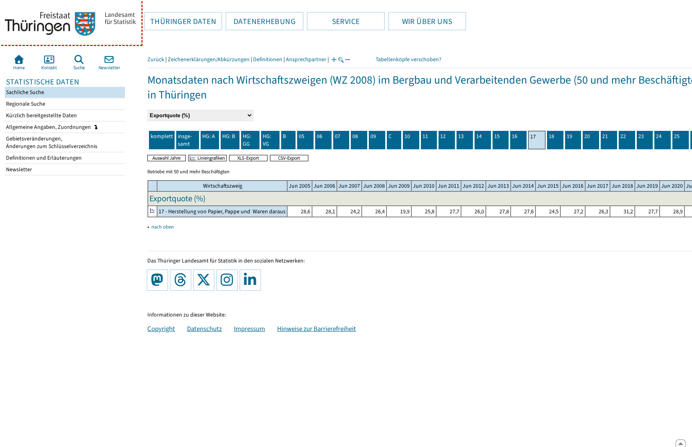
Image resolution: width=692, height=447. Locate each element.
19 (569, 136)
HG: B (228, 136)
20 (587, 136)
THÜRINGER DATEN (180, 21)
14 (479, 136)
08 (355, 136)
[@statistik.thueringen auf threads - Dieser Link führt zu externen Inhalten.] (182, 280)
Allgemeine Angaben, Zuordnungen (49, 127)
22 (623, 136)
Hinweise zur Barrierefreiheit (316, 328)
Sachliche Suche (24, 92)
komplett (162, 136)
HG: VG (267, 140)
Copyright (161, 328)
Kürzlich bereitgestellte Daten (41, 115)
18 (551, 136)
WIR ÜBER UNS (420, 21)
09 (373, 136)
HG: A (208, 136)
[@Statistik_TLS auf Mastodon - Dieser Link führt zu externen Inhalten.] (159, 280)
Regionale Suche (25, 104)
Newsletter (18, 169)
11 (425, 136)
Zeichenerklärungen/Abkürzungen (208, 59)
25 (677, 136)
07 (337, 136)
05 (301, 136)
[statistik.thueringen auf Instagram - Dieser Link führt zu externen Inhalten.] (228, 280)
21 (605, 136)
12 (443, 136)
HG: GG (247, 140)
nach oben (162, 226)
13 (461, 136)
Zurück (155, 59)
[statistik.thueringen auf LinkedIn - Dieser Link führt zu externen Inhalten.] (252, 280)
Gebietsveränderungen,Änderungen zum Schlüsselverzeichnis (51, 142)
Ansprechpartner (306, 59)
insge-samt (185, 140)
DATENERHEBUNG (260, 21)
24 (659, 136)
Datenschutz (204, 328)
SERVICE (333, 21)
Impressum (249, 328)
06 (319, 136)
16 (514, 136)
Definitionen (267, 59)
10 (407, 136)
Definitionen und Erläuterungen (43, 158)
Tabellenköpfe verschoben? (408, 59)
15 (497, 136)
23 (641, 136)
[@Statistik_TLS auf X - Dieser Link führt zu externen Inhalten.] (205, 280)
